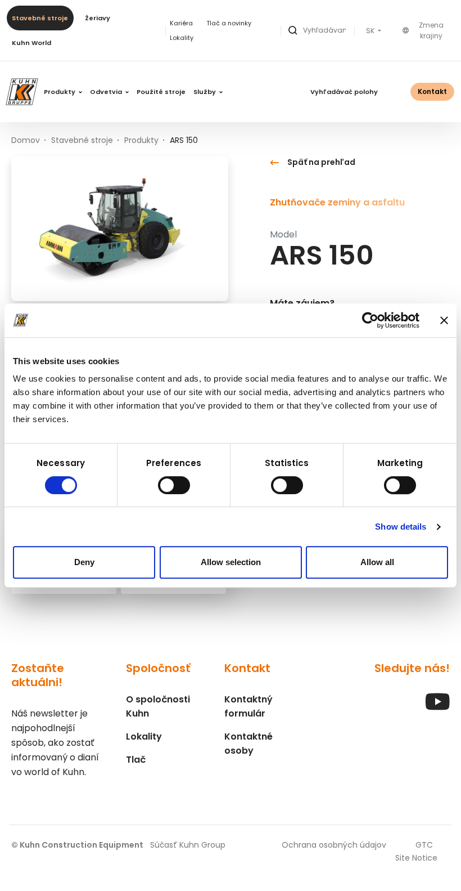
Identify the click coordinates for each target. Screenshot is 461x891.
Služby (205, 91)
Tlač (136, 759)
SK (371, 31)
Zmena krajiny (431, 30)
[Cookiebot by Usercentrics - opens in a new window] (370, 320)
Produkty (60, 91)
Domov (25, 140)
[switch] (174, 485)
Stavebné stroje (40, 18)
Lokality (181, 37)
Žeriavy (97, 18)
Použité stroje (161, 91)
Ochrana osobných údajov (334, 844)
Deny (84, 562)
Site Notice (416, 857)
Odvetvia (107, 91)
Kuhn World (31, 42)
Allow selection (231, 562)
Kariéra (181, 23)
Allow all (377, 562)
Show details (400, 526)
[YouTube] (438, 707)
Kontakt (432, 91)
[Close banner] (444, 320)
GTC (424, 844)
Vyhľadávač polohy (344, 91)
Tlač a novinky (228, 23)
